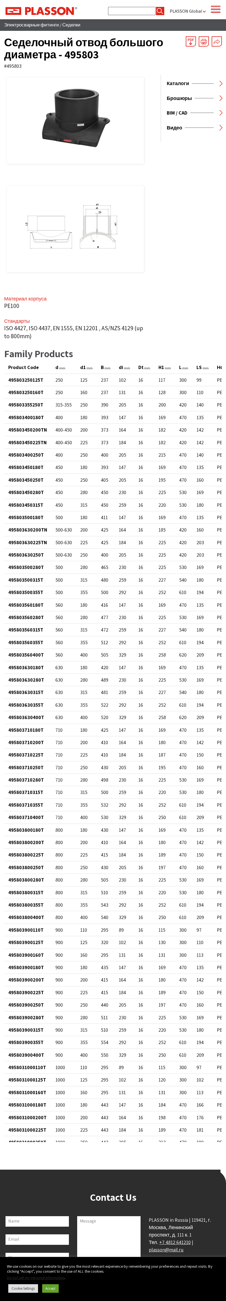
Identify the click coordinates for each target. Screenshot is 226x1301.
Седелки (71, 25)
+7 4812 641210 (175, 1242)
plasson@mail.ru (166, 1249)
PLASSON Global (186, 11)
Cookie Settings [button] (23, 1288)
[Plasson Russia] (41, 10)
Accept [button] (50, 1288)
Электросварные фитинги (31, 25)
